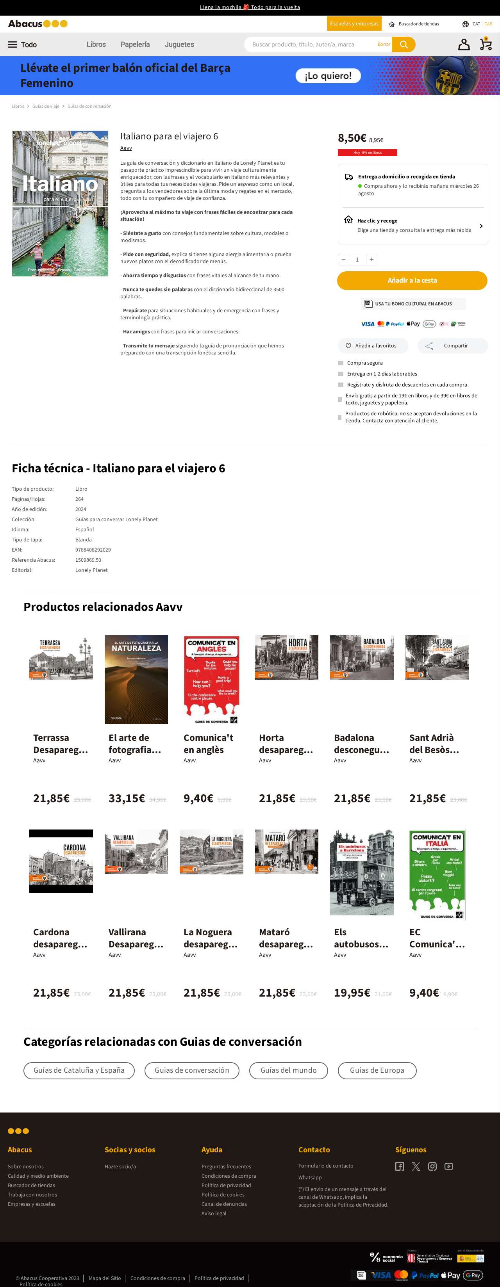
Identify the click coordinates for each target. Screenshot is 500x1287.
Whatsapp (310, 1178)
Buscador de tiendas (31, 1185)
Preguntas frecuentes (226, 1167)
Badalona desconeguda (359, 750)
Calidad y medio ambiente (38, 1176)
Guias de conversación (90, 106)
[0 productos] (486, 49)
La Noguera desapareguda (211, 944)
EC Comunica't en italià (434, 944)
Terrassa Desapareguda (58, 750)
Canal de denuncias (224, 1204)
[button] (464, 45)
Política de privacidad (226, 1185)
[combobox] (300, 44)
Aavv (126, 148)
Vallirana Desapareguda (134, 944)
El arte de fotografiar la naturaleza (132, 756)
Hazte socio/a (120, 1167)
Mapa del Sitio (105, 1278)
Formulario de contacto (326, 1166)
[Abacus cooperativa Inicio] (40, 26)
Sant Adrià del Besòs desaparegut (436, 750)
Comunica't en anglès (209, 744)
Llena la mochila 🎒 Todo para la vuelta (250, 7)
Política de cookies (223, 1195)
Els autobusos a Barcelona (360, 944)
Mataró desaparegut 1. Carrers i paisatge (286, 950)
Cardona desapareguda (61, 944)
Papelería (135, 44)
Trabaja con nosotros (32, 1195)
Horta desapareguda (286, 750)
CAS (488, 24)
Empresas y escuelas (31, 1204)
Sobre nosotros (26, 1167)
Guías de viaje (46, 106)
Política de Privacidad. (363, 1205)
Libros (96, 44)
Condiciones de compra (229, 1176)
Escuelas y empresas (354, 24)
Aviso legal (214, 1214)
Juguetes (179, 44)
